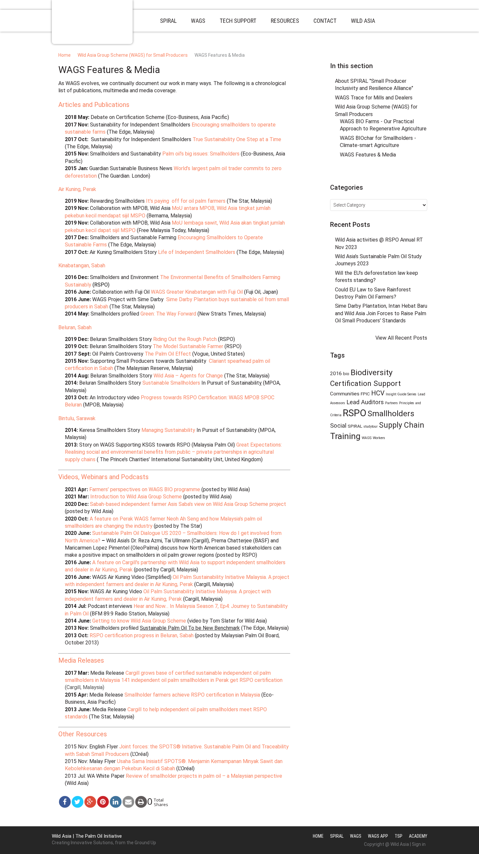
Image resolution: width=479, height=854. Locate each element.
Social (338, 425)
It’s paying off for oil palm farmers (185, 201)
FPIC (365, 393)
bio (346, 373)
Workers (379, 438)
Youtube (394, 173)
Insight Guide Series (401, 394)
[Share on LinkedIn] (116, 802)
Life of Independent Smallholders (196, 252)
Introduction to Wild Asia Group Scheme (136, 496)
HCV (378, 393)
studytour (371, 426)
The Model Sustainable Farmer (188, 346)
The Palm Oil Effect (168, 354)
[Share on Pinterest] (103, 802)
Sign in (419, 844)
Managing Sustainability (168, 430)
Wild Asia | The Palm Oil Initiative (87, 836)
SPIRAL (355, 426)
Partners (391, 403)
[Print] (141, 802)
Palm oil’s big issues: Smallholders (201, 154)
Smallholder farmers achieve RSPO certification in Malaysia (192, 695)
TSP (398, 836)
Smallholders (391, 413)
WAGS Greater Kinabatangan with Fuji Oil (197, 292)
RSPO (354, 413)
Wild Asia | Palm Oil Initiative (92, 22)
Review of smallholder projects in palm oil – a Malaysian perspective (204, 776)
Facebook (370, 173)
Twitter (358, 173)
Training (345, 436)
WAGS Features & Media (368, 155)
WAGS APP (378, 836)
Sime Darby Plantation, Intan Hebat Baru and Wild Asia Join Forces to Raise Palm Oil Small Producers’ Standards (381, 313)
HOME (318, 836)
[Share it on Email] (128, 802)
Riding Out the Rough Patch (185, 339)
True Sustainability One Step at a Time (237, 139)
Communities (344, 394)
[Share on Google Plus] (90, 802)
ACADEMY (418, 836)
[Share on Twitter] (77, 802)
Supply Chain (401, 425)
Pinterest (382, 173)
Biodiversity (372, 372)
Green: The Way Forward (168, 314)
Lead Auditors (365, 402)
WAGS (366, 438)
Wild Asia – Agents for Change (188, 376)
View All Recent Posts (401, 338)
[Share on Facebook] (65, 802)
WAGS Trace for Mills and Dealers (374, 98)
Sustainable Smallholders (171, 383)
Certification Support (365, 383)
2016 (336, 373)
